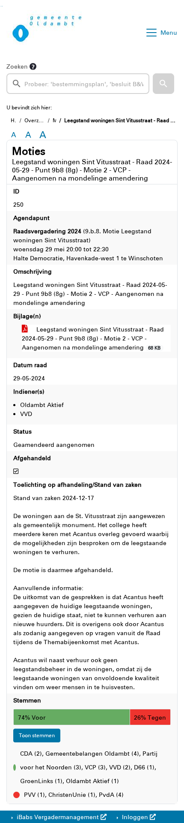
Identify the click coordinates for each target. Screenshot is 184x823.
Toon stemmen (37, 735)
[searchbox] (77, 83)
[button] (163, 83)
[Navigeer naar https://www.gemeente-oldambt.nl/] (48, 32)
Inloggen (135, 816)
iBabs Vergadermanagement (58, 816)
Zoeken (17, 66)
